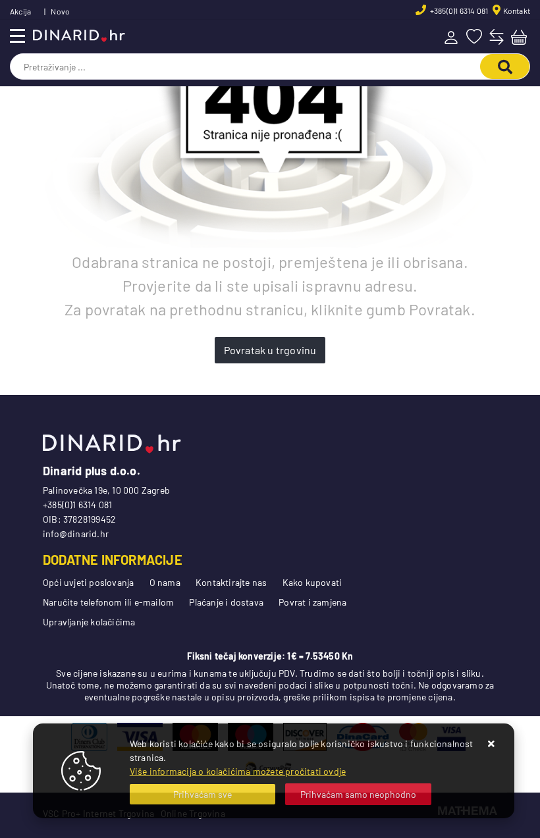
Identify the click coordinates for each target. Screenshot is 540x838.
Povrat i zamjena (312, 602)
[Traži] (504, 66)
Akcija (20, 11)
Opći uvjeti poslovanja (88, 582)
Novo (60, 11)
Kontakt (516, 10)
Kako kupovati (312, 582)
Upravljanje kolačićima (89, 621)
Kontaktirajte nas (231, 582)
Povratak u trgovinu (270, 350)
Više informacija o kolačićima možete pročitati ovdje (238, 771)
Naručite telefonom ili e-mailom (108, 602)
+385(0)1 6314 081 (459, 10)
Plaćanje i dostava (226, 602)
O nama (164, 582)
